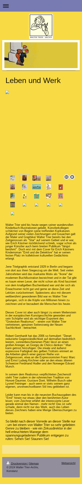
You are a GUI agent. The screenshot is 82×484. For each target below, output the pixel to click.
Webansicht (68, 463)
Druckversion (19, 463)
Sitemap (34, 463)
